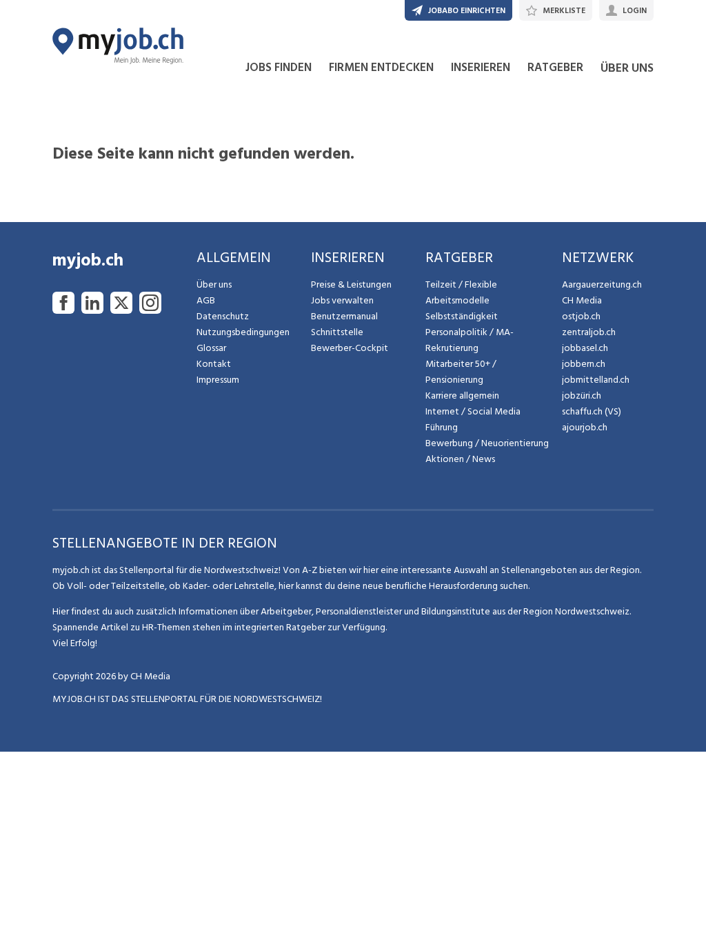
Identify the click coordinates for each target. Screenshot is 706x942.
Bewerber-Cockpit (349, 348)
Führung (441, 427)
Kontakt (213, 364)
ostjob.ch (581, 316)
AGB (205, 300)
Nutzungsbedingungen (243, 332)
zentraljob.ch (589, 332)
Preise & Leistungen (351, 284)
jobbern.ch (583, 364)
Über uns (214, 284)
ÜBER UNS (627, 68)
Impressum (217, 380)
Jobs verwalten (342, 300)
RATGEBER (555, 67)
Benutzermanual (344, 316)
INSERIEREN (480, 67)
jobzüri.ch (581, 395)
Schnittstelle (337, 332)
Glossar (211, 348)
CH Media (582, 300)
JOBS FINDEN (278, 67)
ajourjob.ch (584, 427)
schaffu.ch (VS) (591, 411)
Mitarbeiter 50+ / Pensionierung (460, 372)
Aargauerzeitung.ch (602, 284)
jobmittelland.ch (595, 380)
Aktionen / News (460, 459)
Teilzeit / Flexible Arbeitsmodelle (461, 292)
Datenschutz (222, 316)
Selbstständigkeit (461, 316)
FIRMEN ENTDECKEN (381, 67)
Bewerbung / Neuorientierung (487, 443)
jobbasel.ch (585, 348)
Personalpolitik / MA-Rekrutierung (469, 340)
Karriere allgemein (462, 395)
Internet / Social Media (473, 411)
